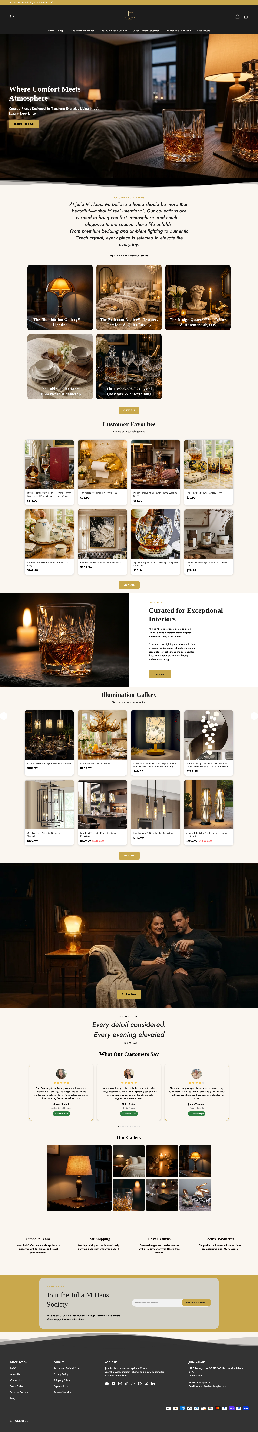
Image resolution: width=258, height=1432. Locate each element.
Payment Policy (62, 1386)
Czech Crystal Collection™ (147, 30)
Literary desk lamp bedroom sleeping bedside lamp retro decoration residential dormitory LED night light (154, 766)
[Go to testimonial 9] (137, 1126)
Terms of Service (19, 1392)
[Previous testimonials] (3, 716)
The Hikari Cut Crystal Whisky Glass (204, 493)
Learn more (160, 674)
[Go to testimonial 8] (135, 1126)
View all (129, 410)
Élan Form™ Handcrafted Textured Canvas (100, 562)
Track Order (16, 1386)
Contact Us (16, 1380)
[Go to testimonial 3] (123, 1126)
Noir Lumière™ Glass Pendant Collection (153, 833)
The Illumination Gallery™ (114, 30)
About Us (15, 1374)
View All (129, 584)
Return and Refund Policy (67, 1368)
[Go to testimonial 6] (130, 1126)
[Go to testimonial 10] (139, 1126)
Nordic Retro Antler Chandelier (95, 763)
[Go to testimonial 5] (127, 1126)
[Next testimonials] (254, 716)
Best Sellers (203, 30)
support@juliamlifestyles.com (211, 1386)
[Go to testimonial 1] (118, 1126)
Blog (12, 1398)
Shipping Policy (62, 1380)
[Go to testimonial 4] (125, 1126)
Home (51, 30)
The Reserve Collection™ (179, 30)
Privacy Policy (61, 1374)
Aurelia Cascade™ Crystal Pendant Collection (49, 763)
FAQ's (13, 1368)
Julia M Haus (22, 1421)
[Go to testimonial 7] (132, 1126)
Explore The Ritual (24, 123)
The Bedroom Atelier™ (83, 30)
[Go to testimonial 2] (120, 1126)
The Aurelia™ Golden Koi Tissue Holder (99, 493)
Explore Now (129, 994)
